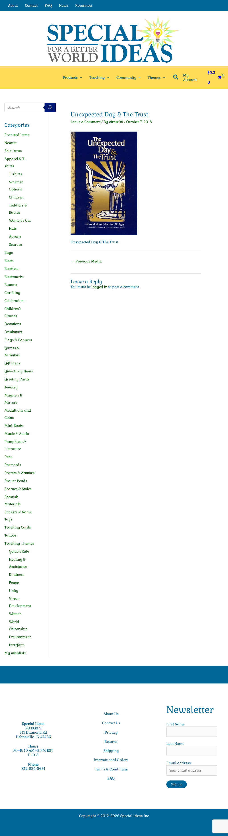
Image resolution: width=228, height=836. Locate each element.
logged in (99, 287)
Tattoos (10, 535)
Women (15, 613)
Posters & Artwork (19, 473)
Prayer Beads (15, 481)
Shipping (111, 750)
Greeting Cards (17, 379)
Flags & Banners (18, 340)
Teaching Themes (19, 543)
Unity (13, 590)
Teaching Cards (17, 527)
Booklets (11, 268)
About (13, 5)
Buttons (10, 284)
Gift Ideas (12, 363)
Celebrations (14, 300)
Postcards (12, 464)
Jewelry (11, 387)
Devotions (12, 324)
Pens (8, 456)
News (63, 5)
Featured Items (17, 134)
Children (16, 197)
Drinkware (13, 332)
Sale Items (13, 151)
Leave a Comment (85, 122)
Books (9, 260)
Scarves (15, 244)
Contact (31, 5)
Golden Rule (19, 551)
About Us (111, 714)
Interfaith (17, 645)
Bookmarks (14, 276)
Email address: (178, 763)
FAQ (48, 5)
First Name (175, 724)
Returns (111, 741)
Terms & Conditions (111, 769)
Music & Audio (16, 433)
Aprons (15, 236)
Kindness (16, 574)
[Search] (50, 107)
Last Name (175, 743)
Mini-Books (14, 425)
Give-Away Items (18, 371)
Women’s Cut (20, 220)
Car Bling (12, 292)
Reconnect (83, 5)
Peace (14, 582)
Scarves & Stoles (18, 489)
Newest (10, 142)
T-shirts (15, 174)
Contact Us (111, 723)
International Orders (111, 760)
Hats (13, 228)
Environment (20, 637)
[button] (80, 77)
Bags (8, 252)
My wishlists (15, 653)
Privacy (111, 732)
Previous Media (86, 261)
